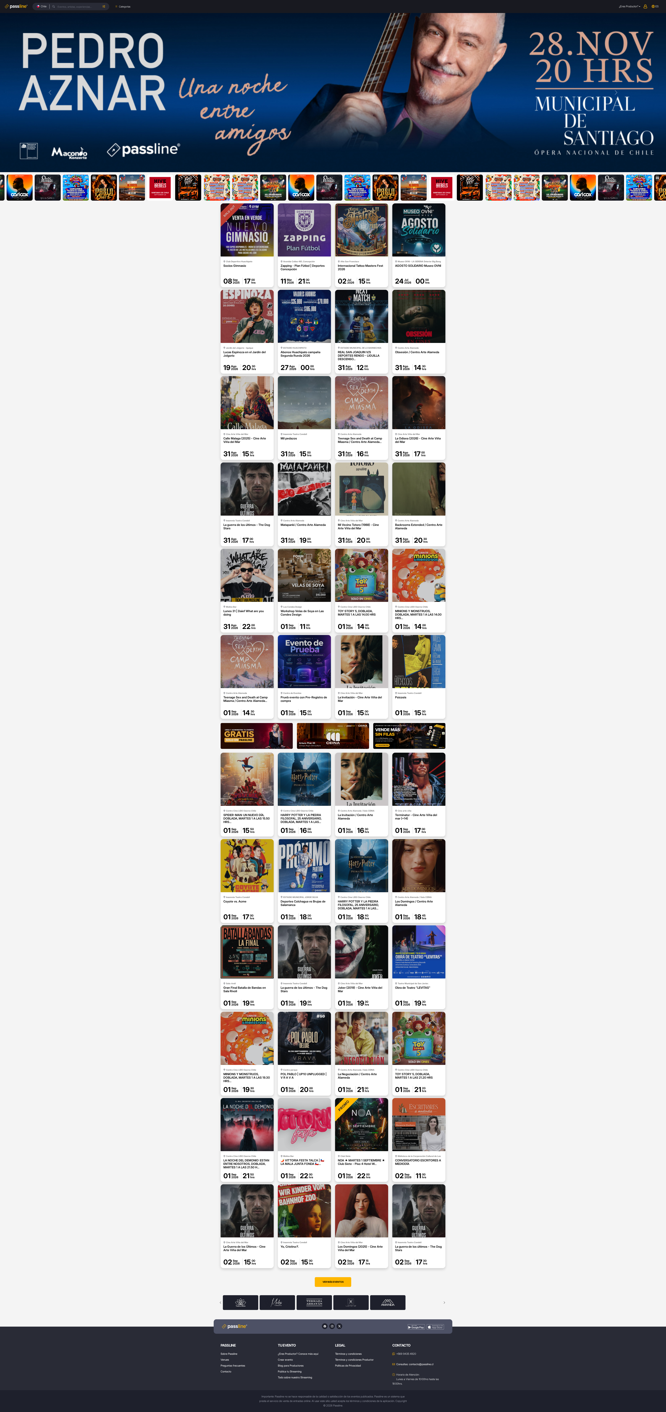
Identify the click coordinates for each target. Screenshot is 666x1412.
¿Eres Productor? (628, 6)
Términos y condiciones (348, 1353)
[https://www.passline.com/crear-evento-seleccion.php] (257, 736)
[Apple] (435, 1327)
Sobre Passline (229, 1353)
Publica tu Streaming (290, 1371)
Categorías (124, 6)
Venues (225, 1359)
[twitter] (339, 1326)
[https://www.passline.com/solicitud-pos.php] (409, 736)
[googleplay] (416, 1327)
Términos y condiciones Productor (354, 1359)
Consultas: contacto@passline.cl (414, 1364)
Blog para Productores (291, 1365)
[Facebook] (325, 1326)
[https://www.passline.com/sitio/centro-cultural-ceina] (333, 736)
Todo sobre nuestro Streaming (295, 1377)
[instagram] (332, 1326)
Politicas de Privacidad (348, 1365)
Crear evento (285, 1359)
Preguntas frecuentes (233, 1365)
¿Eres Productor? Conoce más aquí (298, 1353)
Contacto (226, 1371)
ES (657, 6)
